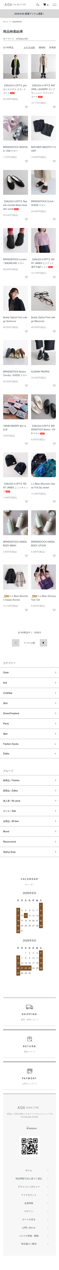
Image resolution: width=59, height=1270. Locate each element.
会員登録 (28, 1203)
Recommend (9, 841)
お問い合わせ (28, 1227)
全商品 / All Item (11, 821)
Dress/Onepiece (11, 713)
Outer (6, 672)
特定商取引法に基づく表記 (29, 1178)
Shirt (5, 703)
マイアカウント (29, 1194)
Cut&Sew (7, 692)
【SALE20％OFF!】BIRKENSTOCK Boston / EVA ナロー (43, 429)
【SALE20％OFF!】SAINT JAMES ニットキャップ (15, 487)
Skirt (5, 733)
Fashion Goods (10, 743)
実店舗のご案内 (29, 1243)
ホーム (5, 21)
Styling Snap (9, 851)
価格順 (42, 47)
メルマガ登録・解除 (29, 1235)
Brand (6, 831)
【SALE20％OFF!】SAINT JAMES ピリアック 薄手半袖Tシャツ (42, 263)
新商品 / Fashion (11, 780)
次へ (43, 643)
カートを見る (28, 1219)
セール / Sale (9, 810)
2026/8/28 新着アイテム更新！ (29, 13)
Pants (6, 723)
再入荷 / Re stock (11, 800)
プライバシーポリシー (29, 1186)
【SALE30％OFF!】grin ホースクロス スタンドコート (15, 89)
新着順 (52, 47)
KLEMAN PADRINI (40, 371)
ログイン (28, 1211)
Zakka (6, 753)
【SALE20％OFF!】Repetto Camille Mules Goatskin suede (15, 205)
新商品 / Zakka (10, 790)
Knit (5, 682)
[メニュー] (54, 4)
